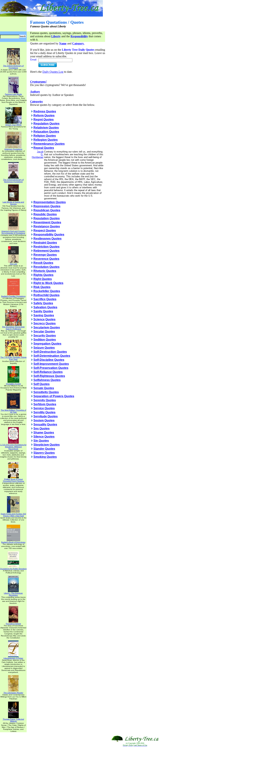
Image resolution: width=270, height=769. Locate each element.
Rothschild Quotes (46, 295)
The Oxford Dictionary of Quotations (13, 67)
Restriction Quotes (46, 246)
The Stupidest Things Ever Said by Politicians (13, 328)
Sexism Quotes (44, 420)
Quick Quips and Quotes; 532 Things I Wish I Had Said (13, 515)
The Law (13, 264)
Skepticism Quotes (46, 444)
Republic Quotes (45, 214)
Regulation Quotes (46, 123)
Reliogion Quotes (45, 139)
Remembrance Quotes (49, 143)
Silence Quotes (44, 436)
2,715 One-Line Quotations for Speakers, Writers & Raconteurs (13, 447)
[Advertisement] (135, 758)
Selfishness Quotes (47, 380)
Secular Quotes (44, 331)
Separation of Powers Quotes (53, 396)
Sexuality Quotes (45, 424)
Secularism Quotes (46, 327)
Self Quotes (41, 384)
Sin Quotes (41, 440)
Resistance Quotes (46, 226)
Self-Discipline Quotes (48, 359)
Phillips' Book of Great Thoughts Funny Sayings (13, 480)
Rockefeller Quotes (46, 291)
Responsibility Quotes (48, 234)
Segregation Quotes (47, 343)
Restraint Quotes (45, 242)
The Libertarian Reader (13, 693)
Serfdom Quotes (44, 404)
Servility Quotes (44, 412)
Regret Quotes (43, 119)
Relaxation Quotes (46, 131)
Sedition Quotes (44, 339)
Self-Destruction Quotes (50, 351)
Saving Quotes (43, 315)
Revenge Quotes (45, 254)
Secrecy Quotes (44, 323)
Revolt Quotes (43, 262)
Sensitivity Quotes (46, 392)
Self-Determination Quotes (51, 355)
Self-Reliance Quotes (48, 371)
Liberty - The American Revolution (13, 594)
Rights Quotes (43, 274)
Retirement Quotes (46, 250)
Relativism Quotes (46, 127)
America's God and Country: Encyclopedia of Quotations (13, 232)
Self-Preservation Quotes (50, 367)
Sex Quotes (41, 428)
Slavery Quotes (44, 452)
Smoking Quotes (45, 456)
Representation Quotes (49, 202)
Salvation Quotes (45, 307)
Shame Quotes (43, 432)
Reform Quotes (44, 115)
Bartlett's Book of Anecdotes (13, 542)
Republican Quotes (46, 210)
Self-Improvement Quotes (51, 363)
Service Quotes (44, 408)
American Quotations (13, 149)
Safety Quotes (43, 303)
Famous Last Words (13, 94)
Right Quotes (42, 279)
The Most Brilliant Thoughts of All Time (13, 411)
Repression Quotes (46, 206)
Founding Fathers (13, 624)
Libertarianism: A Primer (13, 658)
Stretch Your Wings (13, 125)
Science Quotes (44, 319)
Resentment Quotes (47, 222)
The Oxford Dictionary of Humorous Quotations (13, 181)
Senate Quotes (43, 388)
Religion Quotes (44, 135)
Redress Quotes (44, 111)
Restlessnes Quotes (47, 238)
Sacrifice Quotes (44, 299)
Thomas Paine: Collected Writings (13, 720)
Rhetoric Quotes (44, 270)
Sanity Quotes (43, 311)
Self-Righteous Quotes (49, 376)
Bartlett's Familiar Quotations (13, 296)
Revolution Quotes (46, 266)
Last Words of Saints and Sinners (13, 203)
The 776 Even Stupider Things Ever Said (13, 358)
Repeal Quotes (43, 147)
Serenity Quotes (44, 400)
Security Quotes (44, 335)
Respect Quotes (44, 230)
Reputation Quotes (46, 218)
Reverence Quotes (46, 258)
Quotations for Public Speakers (13, 569)
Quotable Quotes (13, 384)
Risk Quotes (42, 287)
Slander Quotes (44, 448)
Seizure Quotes (44, 347)
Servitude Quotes (45, 416)
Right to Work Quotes (48, 283)
